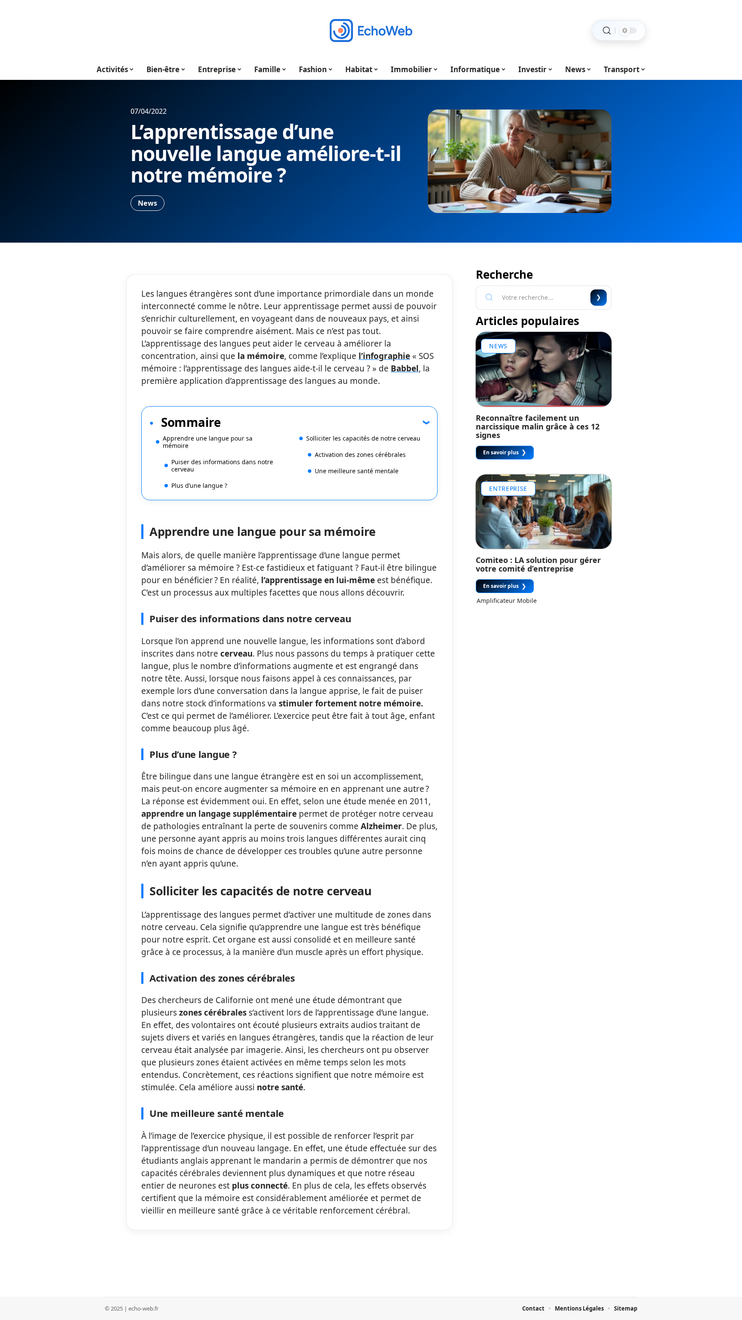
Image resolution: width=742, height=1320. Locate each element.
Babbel (405, 368)
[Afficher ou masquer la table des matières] (325, 422)
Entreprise (508, 488)
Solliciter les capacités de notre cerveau (363, 438)
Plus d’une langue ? (199, 485)
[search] (607, 30)
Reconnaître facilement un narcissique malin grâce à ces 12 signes (537, 426)
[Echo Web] (371, 30)
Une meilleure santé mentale (356, 471)
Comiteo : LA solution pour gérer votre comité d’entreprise (538, 564)
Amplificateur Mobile (507, 600)
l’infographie (384, 356)
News (147, 203)
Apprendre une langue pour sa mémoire (207, 442)
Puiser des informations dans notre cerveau (222, 465)
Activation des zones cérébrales (360, 454)
